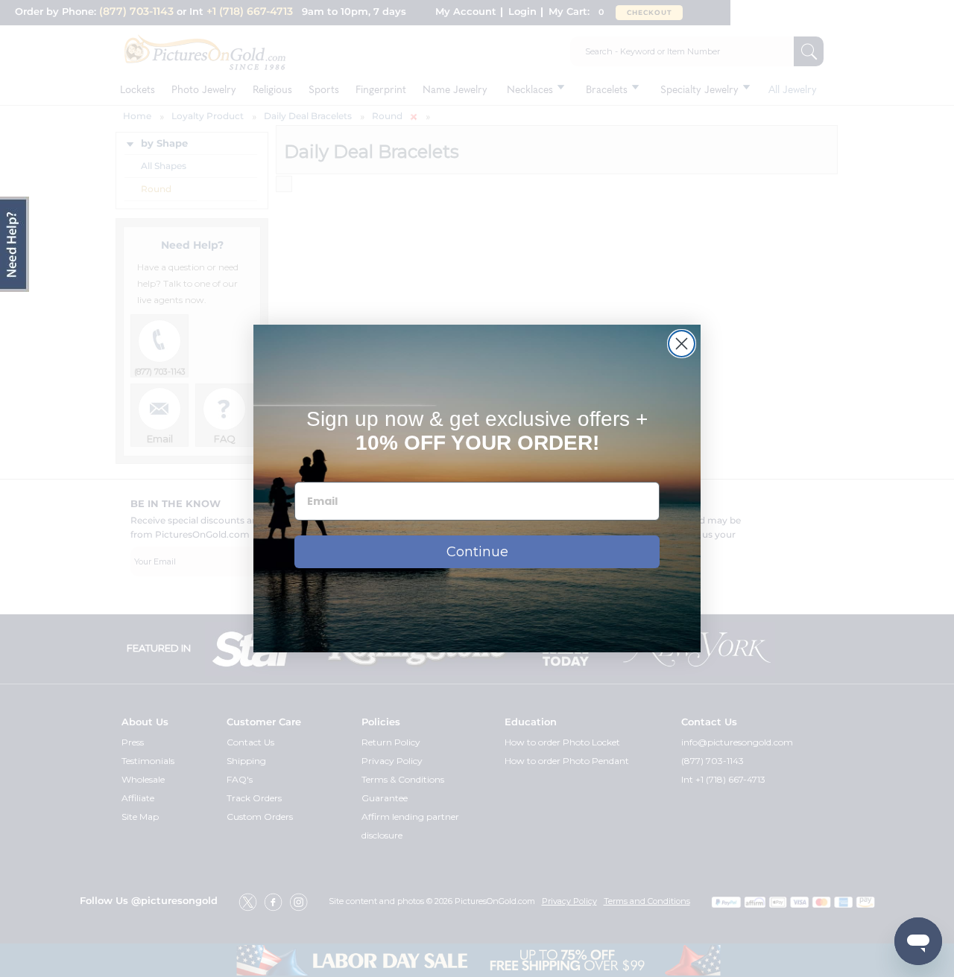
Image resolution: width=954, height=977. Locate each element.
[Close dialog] (682, 344)
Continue (477, 552)
